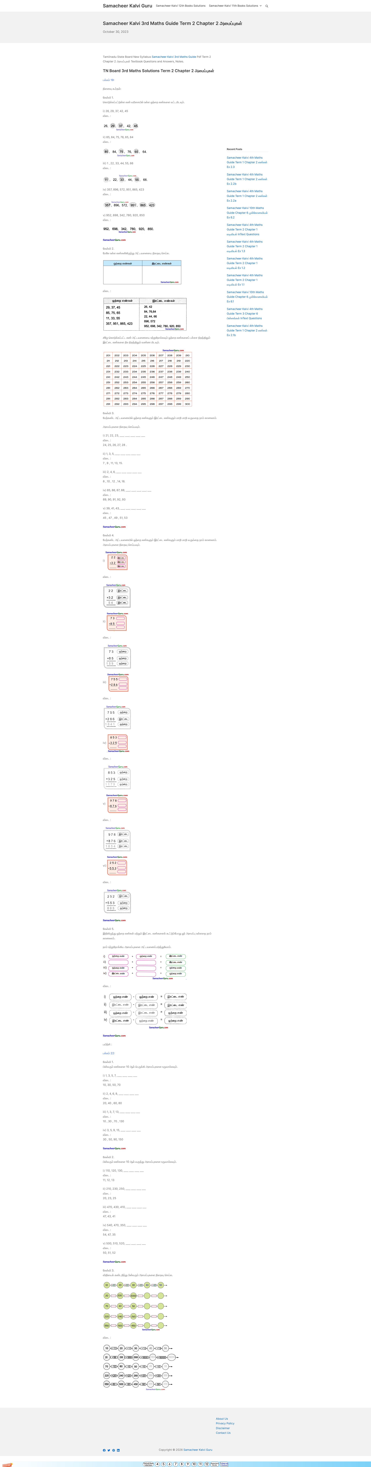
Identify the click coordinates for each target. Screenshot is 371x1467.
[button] (185, 1464)
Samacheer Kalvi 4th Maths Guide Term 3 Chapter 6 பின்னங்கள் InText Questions (245, 313)
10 (194, 1464)
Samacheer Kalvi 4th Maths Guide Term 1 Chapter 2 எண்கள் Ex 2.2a (247, 196)
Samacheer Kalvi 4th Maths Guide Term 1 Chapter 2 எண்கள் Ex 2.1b (247, 330)
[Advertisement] (247, 98)
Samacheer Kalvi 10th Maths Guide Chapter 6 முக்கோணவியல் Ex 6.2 (247, 212)
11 (200, 1464)
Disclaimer (223, 1428)
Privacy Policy (225, 1423)
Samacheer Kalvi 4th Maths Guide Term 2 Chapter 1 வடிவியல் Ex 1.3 (245, 246)
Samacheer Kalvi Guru (197, 1449)
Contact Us (223, 1432)
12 (206, 1464)
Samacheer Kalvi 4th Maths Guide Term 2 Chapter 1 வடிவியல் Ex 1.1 (245, 280)
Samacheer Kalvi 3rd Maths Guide (174, 56)
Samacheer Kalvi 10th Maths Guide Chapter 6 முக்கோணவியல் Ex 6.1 (247, 296)
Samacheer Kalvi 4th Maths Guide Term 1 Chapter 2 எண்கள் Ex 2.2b (247, 179)
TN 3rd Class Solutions (148, 1464)
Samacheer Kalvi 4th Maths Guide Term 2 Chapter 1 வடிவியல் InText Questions (245, 229)
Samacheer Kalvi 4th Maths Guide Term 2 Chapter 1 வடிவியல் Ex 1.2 (245, 263)
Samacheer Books (215, 1464)
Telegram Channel (224, 1464)
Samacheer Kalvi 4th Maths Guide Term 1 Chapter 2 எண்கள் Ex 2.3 (247, 162)
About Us (222, 1418)
